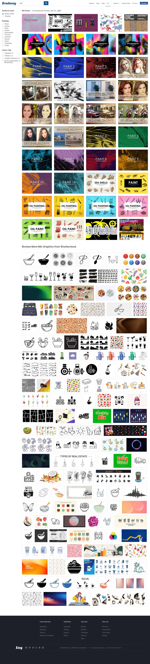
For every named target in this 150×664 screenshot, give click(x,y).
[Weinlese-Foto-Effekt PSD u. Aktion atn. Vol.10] (133, 67)
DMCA (66, 635)
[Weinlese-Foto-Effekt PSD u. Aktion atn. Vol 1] (101, 90)
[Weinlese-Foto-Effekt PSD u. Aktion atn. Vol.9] (37, 90)
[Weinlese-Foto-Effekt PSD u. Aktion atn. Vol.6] (133, 113)
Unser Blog (106, 632)
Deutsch (84, 635)
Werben (66, 629)
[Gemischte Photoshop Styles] (86, 23)
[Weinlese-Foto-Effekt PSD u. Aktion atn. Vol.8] (69, 136)
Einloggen (135, 3)
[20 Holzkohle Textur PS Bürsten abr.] (69, 90)
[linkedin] (43, 648)
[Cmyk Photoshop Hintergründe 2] (69, 44)
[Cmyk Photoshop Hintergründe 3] (101, 44)
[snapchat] (40, 648)
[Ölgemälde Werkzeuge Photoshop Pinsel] (69, 206)
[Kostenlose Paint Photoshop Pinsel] (37, 67)
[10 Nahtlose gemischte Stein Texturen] (136, 23)
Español (83, 629)
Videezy (42, 632)
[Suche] (46, 3)
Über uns (105, 626)
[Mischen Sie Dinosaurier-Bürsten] (111, 23)
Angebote (67, 626)
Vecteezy (43, 629)
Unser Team (106, 629)
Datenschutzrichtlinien (114, 648)
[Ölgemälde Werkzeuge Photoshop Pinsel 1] (37, 206)
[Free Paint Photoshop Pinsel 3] (101, 67)
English (83, 626)
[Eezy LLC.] (19, 648)
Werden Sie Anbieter (46, 635)
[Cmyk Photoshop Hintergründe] (37, 44)
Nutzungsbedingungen (97, 648)
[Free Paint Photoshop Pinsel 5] (133, 136)
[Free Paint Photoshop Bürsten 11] (69, 183)
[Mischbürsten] (60, 23)
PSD (108, 3)
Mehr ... (83, 638)
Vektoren (91, 3)
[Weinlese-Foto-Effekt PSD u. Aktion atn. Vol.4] (69, 113)
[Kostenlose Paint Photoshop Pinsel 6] (37, 160)
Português (84, 632)
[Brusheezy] (9, 3)
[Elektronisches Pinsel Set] (131, 229)
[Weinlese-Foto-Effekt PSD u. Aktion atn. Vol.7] (37, 136)
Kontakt (104, 635)
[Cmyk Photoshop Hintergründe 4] (133, 44)
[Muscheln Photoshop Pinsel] (101, 183)
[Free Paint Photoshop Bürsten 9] (133, 160)
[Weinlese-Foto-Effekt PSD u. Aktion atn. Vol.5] (101, 113)
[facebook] (26, 648)
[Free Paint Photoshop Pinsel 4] (101, 136)
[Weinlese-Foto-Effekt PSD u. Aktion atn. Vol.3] (37, 113)
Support (66, 632)
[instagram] (36, 648)
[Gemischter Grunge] (34, 23)
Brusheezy (43, 626)
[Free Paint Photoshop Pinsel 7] (69, 160)
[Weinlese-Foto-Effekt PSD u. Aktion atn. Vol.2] (133, 90)
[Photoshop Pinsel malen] (133, 183)
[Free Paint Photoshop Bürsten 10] (37, 183)
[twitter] (30, 648)
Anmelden (144, 3)
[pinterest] (33, 648)
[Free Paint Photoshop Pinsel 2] (69, 67)
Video (103, 3)
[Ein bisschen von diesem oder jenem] (101, 229)
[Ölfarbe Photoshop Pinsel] (37, 229)
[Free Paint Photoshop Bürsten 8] (101, 160)
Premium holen (126, 3)
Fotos (97, 3)
